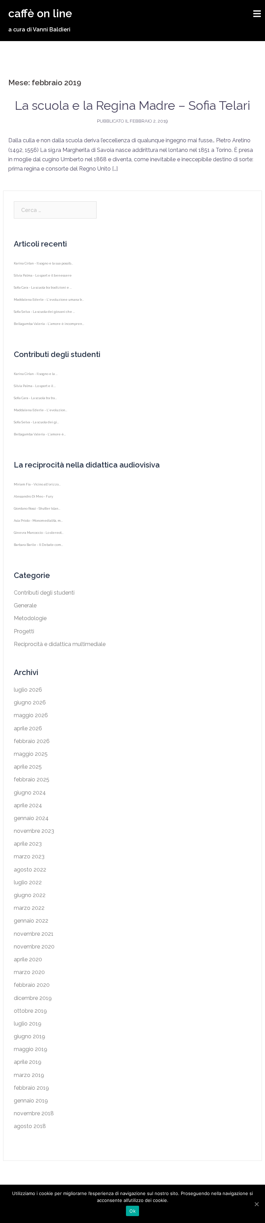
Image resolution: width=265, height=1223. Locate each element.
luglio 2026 (28, 689)
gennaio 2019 (31, 1100)
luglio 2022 (28, 882)
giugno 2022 (30, 895)
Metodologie (30, 618)
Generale (25, 605)
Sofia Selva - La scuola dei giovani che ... (44, 314)
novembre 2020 (34, 946)
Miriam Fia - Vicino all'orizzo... (37, 487)
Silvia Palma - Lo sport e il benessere (43, 278)
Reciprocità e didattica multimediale (60, 644)
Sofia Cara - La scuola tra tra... (35, 401)
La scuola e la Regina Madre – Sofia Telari (132, 105)
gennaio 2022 (31, 920)
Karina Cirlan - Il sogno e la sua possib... (43, 266)
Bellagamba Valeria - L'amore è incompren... (49, 326)
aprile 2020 (28, 959)
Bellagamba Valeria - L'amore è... (40, 437)
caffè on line (40, 13)
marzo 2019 (29, 1075)
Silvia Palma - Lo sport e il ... (35, 389)
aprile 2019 (27, 1062)
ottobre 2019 (30, 1011)
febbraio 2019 (31, 1088)
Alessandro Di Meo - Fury (33, 499)
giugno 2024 (30, 792)
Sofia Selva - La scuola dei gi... (36, 425)
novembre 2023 (34, 831)
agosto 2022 (30, 869)
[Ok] (256, 1204)
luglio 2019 (27, 1023)
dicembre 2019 (33, 998)
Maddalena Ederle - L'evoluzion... (40, 413)
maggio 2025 (31, 754)
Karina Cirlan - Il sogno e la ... (36, 376)
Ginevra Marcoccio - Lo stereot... (38, 535)
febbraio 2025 (31, 779)
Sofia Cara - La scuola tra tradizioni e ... (43, 290)
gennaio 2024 (31, 818)
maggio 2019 (30, 1049)
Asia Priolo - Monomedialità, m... (38, 523)
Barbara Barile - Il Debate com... (38, 547)
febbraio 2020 (32, 985)
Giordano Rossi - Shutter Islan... (37, 511)
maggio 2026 (31, 715)
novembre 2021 (33, 934)
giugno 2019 (29, 1036)
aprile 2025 (28, 766)
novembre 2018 (34, 1113)
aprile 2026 (28, 728)
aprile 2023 (28, 843)
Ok (132, 1211)
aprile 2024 (28, 805)
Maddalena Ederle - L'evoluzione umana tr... (49, 302)
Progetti (24, 631)
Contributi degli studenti (44, 592)
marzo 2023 (29, 856)
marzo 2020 (29, 972)
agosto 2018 (30, 1126)
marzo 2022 (29, 908)
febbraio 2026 (32, 741)
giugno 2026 (30, 702)
